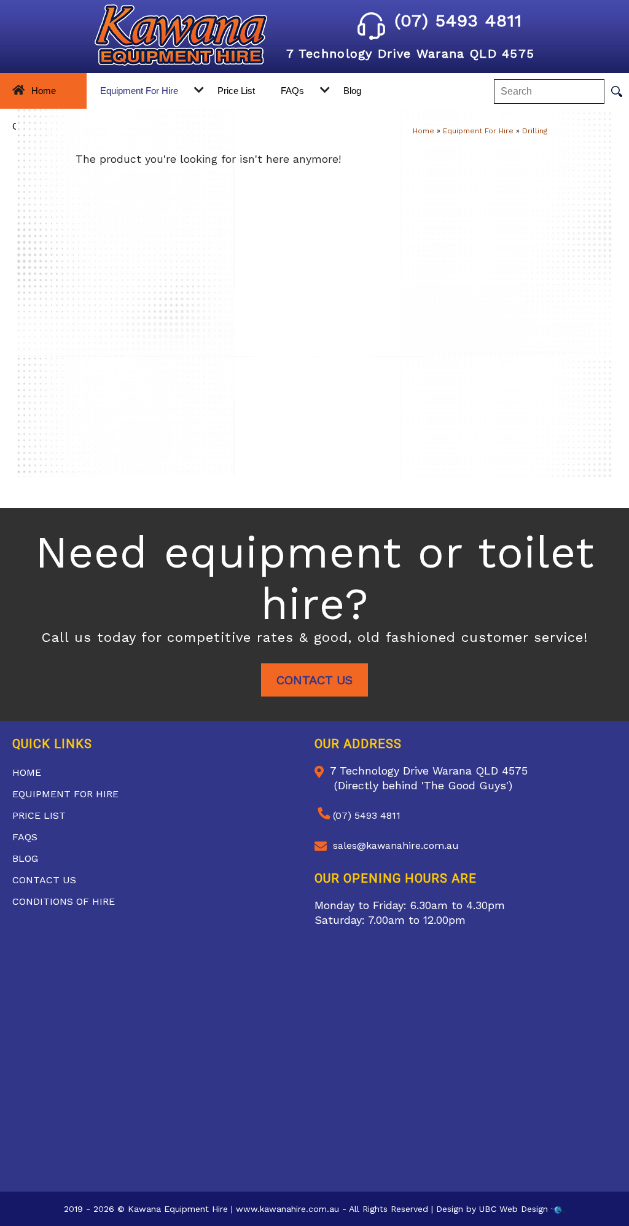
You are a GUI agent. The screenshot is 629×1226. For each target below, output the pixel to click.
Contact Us (314, 680)
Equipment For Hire (139, 90)
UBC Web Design (513, 1209)
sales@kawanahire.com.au (396, 845)
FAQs (292, 90)
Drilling (534, 131)
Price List (236, 90)
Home (43, 90)
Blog (352, 90)
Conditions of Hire (63, 901)
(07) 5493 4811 (458, 20)
